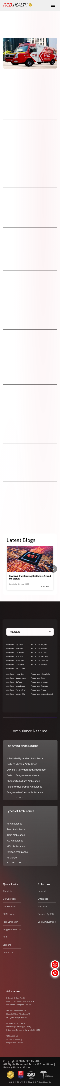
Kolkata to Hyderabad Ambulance (25, 758)
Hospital (42, 891)
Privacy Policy (12, 1067)
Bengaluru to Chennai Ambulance (25, 792)
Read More (45, 586)
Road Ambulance (16, 829)
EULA (26, 1067)
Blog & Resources (12, 929)
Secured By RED (46, 914)
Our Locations (9, 898)
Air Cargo (12, 857)
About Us (7, 891)
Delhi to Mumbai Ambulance (22, 764)
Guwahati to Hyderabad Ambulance (26, 769)
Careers (7, 944)
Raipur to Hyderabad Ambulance (24, 786)
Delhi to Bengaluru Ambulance (23, 775)
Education (43, 906)
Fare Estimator (10, 921)
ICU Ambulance (15, 840)
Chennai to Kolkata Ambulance (23, 781)
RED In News (9, 914)
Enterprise (43, 898)
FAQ (5, 937)
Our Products (9, 906)
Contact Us (8, 952)
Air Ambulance (14, 823)
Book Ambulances (47, 921)
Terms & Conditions (41, 1064)
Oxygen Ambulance (17, 851)
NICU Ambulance (16, 846)
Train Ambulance (16, 834)
